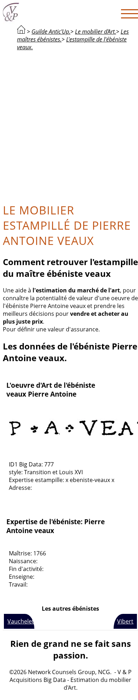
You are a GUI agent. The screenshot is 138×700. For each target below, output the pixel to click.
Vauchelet (20, 621)
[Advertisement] (69, 126)
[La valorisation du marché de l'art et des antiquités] (21, 31)
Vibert (125, 621)
